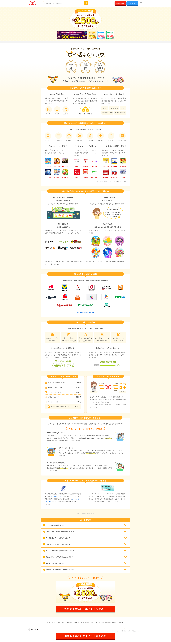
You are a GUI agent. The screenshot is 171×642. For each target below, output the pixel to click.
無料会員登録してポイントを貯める (85, 609)
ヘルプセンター (99, 622)
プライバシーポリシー (87, 622)
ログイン (132, 3)
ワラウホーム (51, 622)
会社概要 (76, 622)
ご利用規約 (69, 622)
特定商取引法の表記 (111, 622)
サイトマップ (60, 622)
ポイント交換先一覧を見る (85, 312)
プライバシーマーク (57, 496)
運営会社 (120, 622)
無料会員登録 (120, 3)
